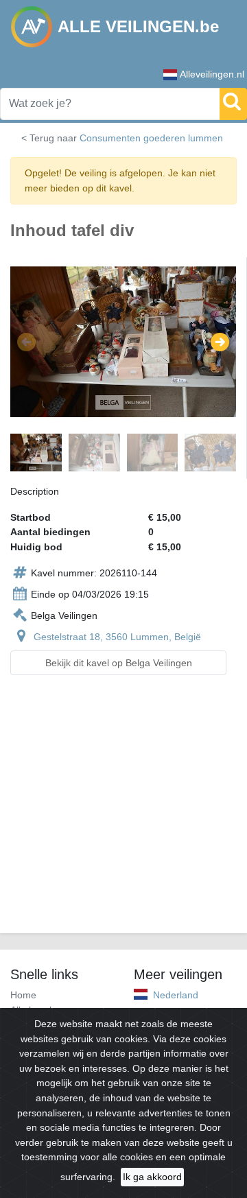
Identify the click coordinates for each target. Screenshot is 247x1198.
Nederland (175, 994)
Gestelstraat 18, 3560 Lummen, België (117, 636)
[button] (26, 342)
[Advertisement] (123, 812)
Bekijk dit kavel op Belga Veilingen (118, 662)
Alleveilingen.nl (212, 74)
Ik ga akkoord (152, 1176)
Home (23, 994)
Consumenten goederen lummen (151, 137)
